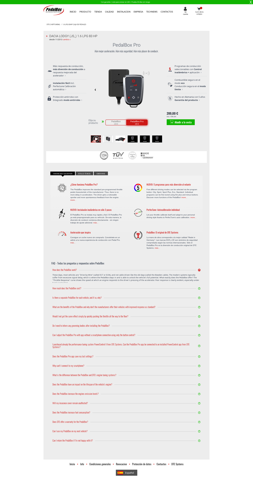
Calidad (109, 11)
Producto (85, 11)
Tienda (98, 11)
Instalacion (123, 11)
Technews (151, 11)
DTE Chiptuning (53, 24)
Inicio (73, 11)
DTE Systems (177, 464)
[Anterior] (95, 90)
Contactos (167, 11)
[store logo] (53, 10)
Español (129, 472)
